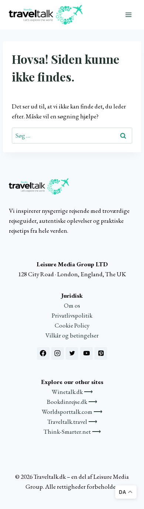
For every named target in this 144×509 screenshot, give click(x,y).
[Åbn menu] (128, 14)
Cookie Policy (72, 325)
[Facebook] (43, 353)
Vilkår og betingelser (72, 335)
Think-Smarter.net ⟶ (72, 431)
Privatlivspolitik (72, 315)
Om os (72, 305)
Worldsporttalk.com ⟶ (72, 412)
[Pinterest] (101, 353)
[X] (72, 353)
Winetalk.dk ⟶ (72, 392)
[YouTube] (86, 353)
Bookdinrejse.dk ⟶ (72, 402)
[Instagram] (57, 353)
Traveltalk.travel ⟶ (72, 422)
